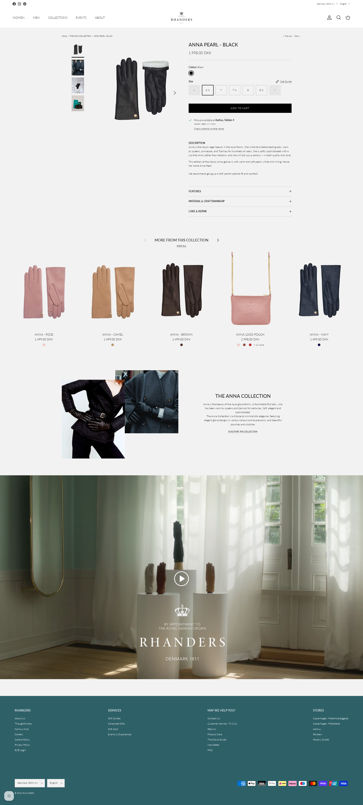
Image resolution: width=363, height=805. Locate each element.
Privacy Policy (22, 744)
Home (64, 36)
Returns (212, 729)
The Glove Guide (217, 739)
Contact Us (214, 718)
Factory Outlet (321, 739)
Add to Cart (240, 108)
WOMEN (19, 17)
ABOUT (100, 17)
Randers (317, 734)
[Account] (328, 17)
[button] (181, 578)
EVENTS (81, 17)
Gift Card (113, 729)
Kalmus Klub (22, 729)
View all (182, 246)
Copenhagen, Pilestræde (326, 723)
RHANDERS (28, 793)
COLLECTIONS (57, 17)
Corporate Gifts (116, 723)
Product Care (215, 734)
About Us (20, 718)
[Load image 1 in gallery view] (140, 91)
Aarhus (317, 729)
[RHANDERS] (181, 17)
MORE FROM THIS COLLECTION (181, 240)
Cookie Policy (22, 739)
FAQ (210, 750)
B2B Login (20, 750)
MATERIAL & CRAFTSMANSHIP (207, 201)
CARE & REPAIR (198, 211)
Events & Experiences (120, 734)
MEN (36, 17)
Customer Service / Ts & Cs (222, 723)
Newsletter (213, 744)
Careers (19, 734)
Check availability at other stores (209, 129)
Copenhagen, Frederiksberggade (330, 718)
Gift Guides (114, 718)
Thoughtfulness (23, 723)
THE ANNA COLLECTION (80, 36)
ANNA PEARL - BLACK (103, 36)
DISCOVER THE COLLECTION (243, 431)
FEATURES (195, 191)
